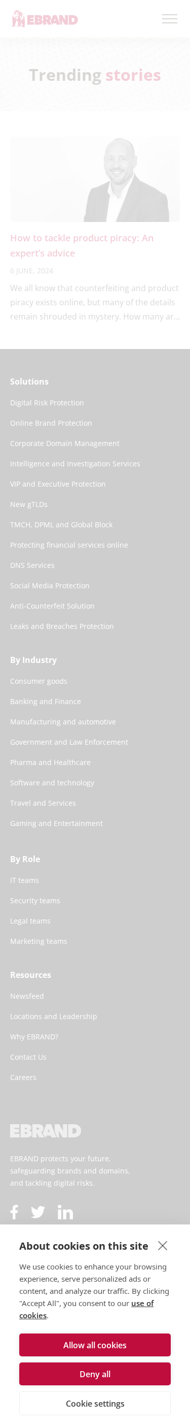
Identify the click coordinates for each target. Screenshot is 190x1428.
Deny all (95, 1374)
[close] (163, 1245)
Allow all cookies (95, 1345)
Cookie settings (95, 1403)
